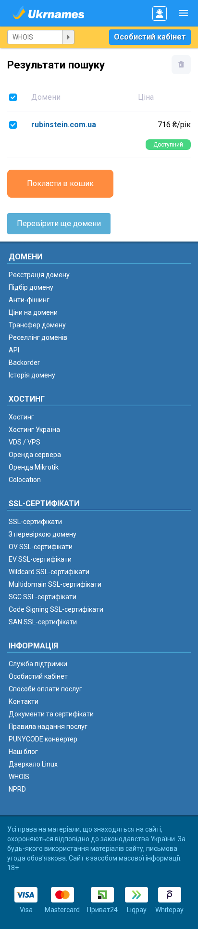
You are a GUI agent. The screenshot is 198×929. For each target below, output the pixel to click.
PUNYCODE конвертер (43, 739)
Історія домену (32, 375)
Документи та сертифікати (51, 714)
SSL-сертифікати (35, 521)
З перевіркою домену (42, 534)
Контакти (23, 701)
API (14, 350)
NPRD (17, 789)
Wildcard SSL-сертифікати (49, 572)
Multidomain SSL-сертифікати (55, 584)
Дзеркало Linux (33, 764)
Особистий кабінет (150, 36)
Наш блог (23, 751)
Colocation (25, 480)
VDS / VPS (24, 442)
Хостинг (21, 417)
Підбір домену (31, 287)
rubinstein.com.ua (63, 124)
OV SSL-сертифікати (41, 547)
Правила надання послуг (48, 726)
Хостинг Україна (34, 429)
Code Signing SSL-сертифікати (56, 609)
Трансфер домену (37, 325)
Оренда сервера (35, 454)
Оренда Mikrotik (34, 467)
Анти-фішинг (29, 300)
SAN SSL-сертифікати (43, 622)
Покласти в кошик (60, 183)
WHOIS (19, 777)
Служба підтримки (38, 664)
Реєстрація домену (39, 275)
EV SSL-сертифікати (40, 559)
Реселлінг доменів (38, 337)
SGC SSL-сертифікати (42, 597)
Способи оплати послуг (45, 689)
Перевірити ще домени (59, 223)
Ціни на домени (33, 312)
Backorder (24, 362)
